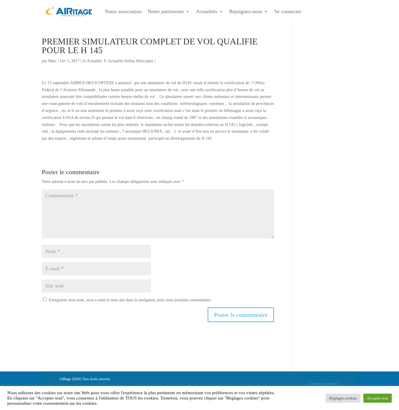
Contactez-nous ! (324, 383)
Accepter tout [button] (377, 398)
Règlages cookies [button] (343, 398)
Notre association (123, 11)
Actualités (206, 11)
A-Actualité (92, 61)
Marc (52, 61)
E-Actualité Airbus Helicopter (128, 61)
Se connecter (287, 11)
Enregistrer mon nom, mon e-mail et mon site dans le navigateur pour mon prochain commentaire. (130, 300)
